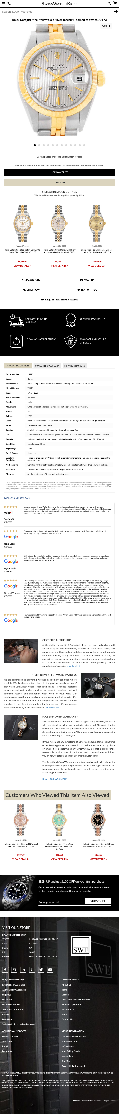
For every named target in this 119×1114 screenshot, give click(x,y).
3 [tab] (44, 145)
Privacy (5, 1014)
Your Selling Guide (71, 1051)
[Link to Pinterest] (32, 970)
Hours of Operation (71, 1004)
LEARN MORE (74, 665)
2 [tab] (39, 145)
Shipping (6, 994)
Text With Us (88, 289)
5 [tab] (53, 145)
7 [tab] (62, 145)
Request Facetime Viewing (61, 299)
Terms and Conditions (13, 1009)
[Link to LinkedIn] (23, 970)
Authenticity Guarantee (14, 989)
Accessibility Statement (73, 1066)
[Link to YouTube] (50, 970)
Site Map (66, 1061)
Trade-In (59, 182)
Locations (7, 1051)
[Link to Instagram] (14, 970)
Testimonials (68, 1009)
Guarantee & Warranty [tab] (47, 366)
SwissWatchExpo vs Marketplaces (19, 1024)
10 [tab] (75, 145)
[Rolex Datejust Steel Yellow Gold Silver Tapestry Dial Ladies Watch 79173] (59, 80)
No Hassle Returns (11, 1004)
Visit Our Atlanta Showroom (76, 999)
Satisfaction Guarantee (13, 984)
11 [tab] (80, 145)
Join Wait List (60, 172)
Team (64, 989)
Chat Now (33, 289)
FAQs (64, 1014)
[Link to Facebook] (5, 970)
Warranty (7, 999)
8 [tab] (66, 145)
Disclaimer (7, 1019)
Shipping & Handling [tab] (74, 366)
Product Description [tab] (18, 366)
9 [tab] (71, 145)
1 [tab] (35, 145)
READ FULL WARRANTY (54, 778)
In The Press (68, 1046)
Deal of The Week (11, 1036)
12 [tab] (84, 145)
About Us (66, 984)
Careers (65, 994)
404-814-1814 (9, 3)
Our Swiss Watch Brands (74, 1036)
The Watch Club (69, 1041)
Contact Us (67, 1019)
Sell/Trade (7, 1041)
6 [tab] (57, 145)
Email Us (88, 280)
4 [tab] (48, 145)
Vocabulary (67, 1056)
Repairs (6, 1046)
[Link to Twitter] (41, 970)
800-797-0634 (50, 956)
